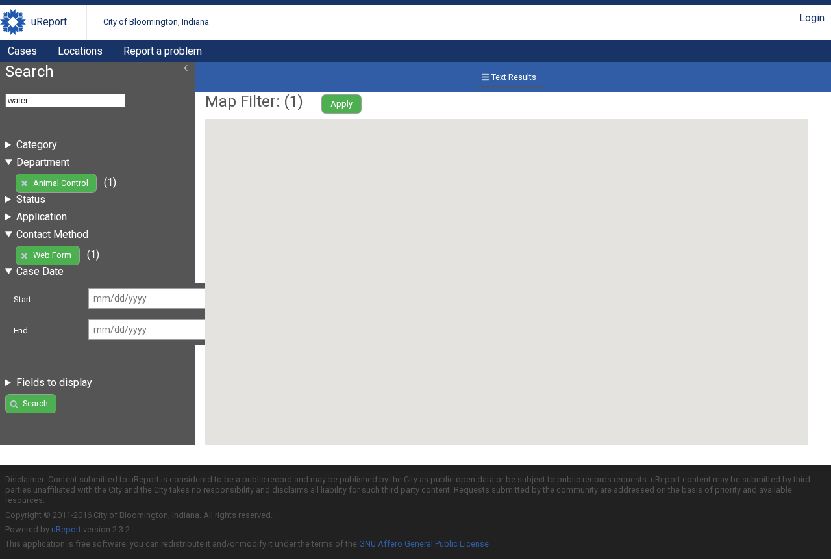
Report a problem (162, 51)
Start (22, 299)
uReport (49, 22)
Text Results (513, 77)
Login (812, 18)
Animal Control (60, 183)
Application (41, 217)
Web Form (52, 255)
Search (35, 403)
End (21, 330)
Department (42, 162)
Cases (22, 51)
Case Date (40, 271)
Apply (341, 104)
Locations (80, 51)
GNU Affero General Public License (424, 544)
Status (30, 199)
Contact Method (52, 234)
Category (36, 144)
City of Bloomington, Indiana (156, 22)
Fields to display (54, 382)
